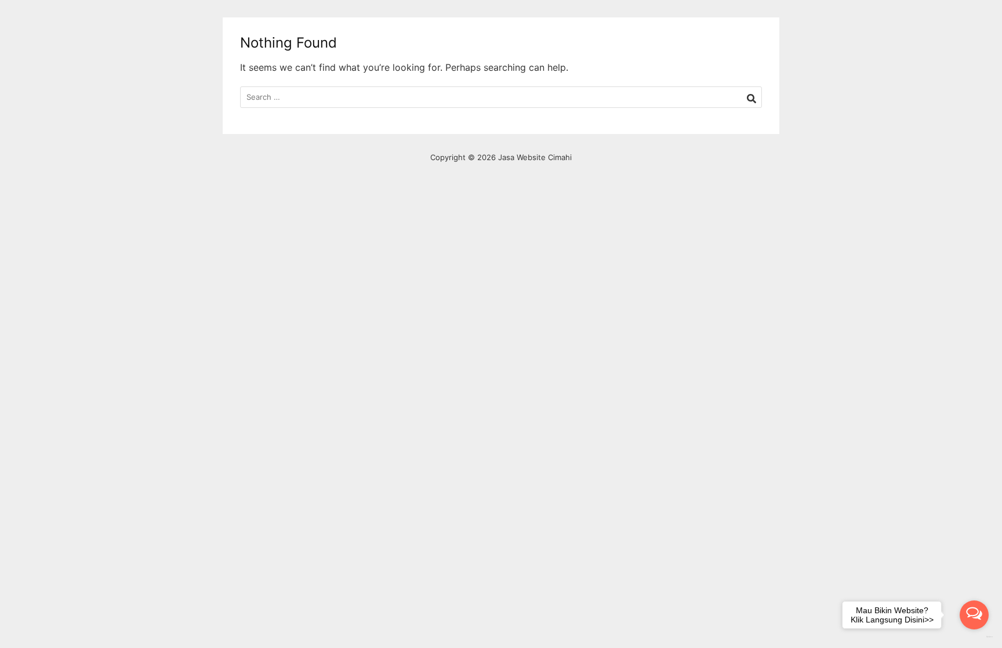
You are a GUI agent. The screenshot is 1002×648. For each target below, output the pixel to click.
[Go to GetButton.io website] (974, 636)
